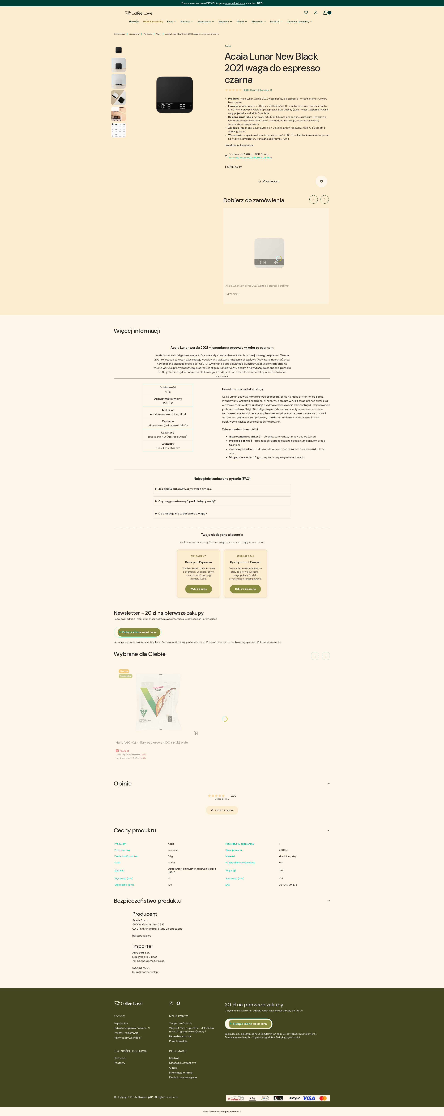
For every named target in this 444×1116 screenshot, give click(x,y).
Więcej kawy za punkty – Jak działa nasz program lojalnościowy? (191, 1029)
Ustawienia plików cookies (130, 1028)
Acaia (228, 46)
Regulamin (155, 642)
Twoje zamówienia (180, 1023)
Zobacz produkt (196, 732)
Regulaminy (121, 1023)
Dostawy (119, 1063)
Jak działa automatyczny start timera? (185, 489)
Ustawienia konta (180, 1036)
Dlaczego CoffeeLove (182, 1063)
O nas (173, 1068)
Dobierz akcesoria (245, 588)
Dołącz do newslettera (139, 632)
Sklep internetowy (221, 1111)
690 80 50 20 (141, 968)
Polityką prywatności (269, 642)
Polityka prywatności (127, 1038)
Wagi (158, 34)
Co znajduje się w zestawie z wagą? (182, 513)
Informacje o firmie (181, 1072)
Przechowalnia (178, 1041)
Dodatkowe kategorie (183, 1077)
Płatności (120, 1058)
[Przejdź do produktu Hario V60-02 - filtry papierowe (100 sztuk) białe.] (159, 702)
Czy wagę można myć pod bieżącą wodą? (187, 501)
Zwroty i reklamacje (126, 1033)
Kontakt (174, 1058)
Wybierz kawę (198, 588)
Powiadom (271, 181)
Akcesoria (134, 34)
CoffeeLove (119, 34)
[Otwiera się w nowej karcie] (171, 1003)
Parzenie (148, 34)
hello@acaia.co (141, 935)
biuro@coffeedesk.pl (145, 972)
